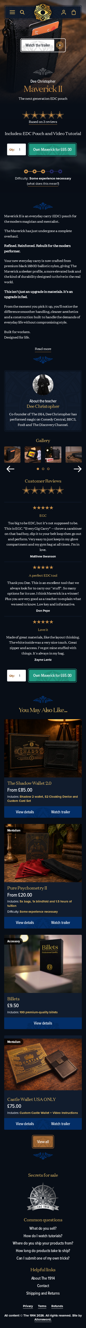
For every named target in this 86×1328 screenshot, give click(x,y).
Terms (42, 1306)
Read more (43, 348)
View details (25, 812)
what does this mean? (43, 183)
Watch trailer (60, 812)
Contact (43, 1286)
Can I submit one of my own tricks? (43, 1258)
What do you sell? (42, 1228)
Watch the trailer (37, 45)
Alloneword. (42, 1319)
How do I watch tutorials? (43, 1236)
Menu (12, 12)
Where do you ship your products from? (43, 1243)
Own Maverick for (52, 149)
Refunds (57, 1306)
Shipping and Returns (43, 1293)
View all (43, 1142)
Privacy (28, 1306)
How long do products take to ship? (43, 1250)
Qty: (12, 150)
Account (64, 12)
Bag (74, 12)
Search (22, 12)
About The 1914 (43, 1278)
